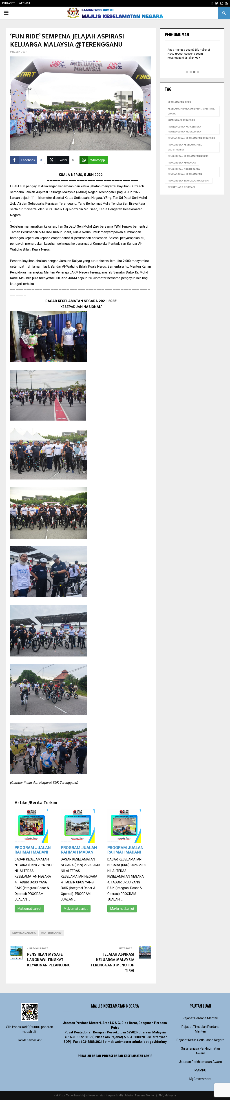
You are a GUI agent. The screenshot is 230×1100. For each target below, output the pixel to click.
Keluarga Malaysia (24, 933)
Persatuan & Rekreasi (181, 187)
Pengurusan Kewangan (182, 162)
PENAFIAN (84, 1055)
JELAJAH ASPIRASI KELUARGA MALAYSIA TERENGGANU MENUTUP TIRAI (112, 962)
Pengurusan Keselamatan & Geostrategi (185, 147)
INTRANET (8, 3)
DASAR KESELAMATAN (128, 1055)
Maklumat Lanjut (29, 908)
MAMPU (200, 1070)
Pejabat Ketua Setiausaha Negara (200, 1040)
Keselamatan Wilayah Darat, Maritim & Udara (191, 111)
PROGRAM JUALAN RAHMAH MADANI (33, 849)
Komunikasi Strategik (181, 120)
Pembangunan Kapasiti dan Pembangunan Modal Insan (184, 129)
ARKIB (148, 1055)
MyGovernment (200, 1079)
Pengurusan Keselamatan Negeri (188, 156)
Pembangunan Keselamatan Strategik (191, 138)
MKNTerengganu (51, 933)
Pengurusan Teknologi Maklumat (189, 180)
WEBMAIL (25, 3)
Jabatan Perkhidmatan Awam (200, 1062)
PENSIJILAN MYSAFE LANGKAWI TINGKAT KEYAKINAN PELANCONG (49, 960)
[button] (187, 72)
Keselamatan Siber (179, 102)
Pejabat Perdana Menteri (200, 1018)
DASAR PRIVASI (102, 1055)
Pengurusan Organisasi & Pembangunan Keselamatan (185, 171)
